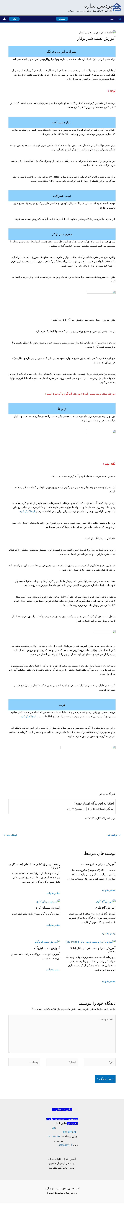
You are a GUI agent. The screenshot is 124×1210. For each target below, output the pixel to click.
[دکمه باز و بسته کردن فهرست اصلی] (111, 19)
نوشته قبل (113, 834)
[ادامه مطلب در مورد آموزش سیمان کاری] (48, 901)
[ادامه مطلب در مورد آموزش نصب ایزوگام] (47, 941)
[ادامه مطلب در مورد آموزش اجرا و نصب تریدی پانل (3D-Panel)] (91, 941)
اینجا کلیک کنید (27, 511)
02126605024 (69, 1132)
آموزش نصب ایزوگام (47, 948)
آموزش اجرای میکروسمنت (98, 864)
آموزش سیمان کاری (47, 907)
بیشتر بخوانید (109, 890)
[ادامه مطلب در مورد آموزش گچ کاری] (106, 901)
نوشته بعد (10, 834)
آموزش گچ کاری (105, 907)
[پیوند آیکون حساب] (4, 18)
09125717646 (54, 1136)
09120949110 (65, 1145)
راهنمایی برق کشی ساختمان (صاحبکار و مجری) (34, 865)
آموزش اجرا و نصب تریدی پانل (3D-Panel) (93, 949)
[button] (119, 19)
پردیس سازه (98, 6)
